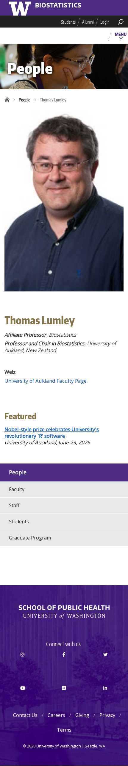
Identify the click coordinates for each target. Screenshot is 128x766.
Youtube (22, 699)
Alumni (88, 22)
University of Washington (21, 8)
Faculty (16, 489)
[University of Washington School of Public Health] (64, 612)
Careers (56, 715)
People (24, 99)
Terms (64, 730)
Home (8, 100)
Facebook (64, 665)
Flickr (64, 699)
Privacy (107, 715)
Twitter (105, 665)
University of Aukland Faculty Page (45, 380)
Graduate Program (30, 537)
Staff (14, 505)
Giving (82, 715)
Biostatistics (58, 6)
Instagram (22, 665)
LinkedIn (105, 699)
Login (105, 22)
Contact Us (25, 715)
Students (68, 22)
